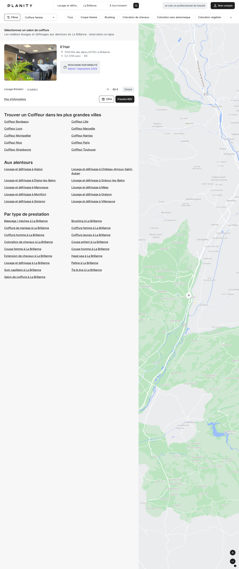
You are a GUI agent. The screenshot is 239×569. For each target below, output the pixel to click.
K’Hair (65, 47)
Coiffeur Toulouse (83, 149)
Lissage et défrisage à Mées (89, 187)
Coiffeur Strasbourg (17, 149)
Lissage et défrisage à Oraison (91, 194)
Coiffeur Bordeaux (16, 121)
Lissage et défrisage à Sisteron (24, 201)
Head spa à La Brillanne (86, 256)
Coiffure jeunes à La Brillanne (90, 235)
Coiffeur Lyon (13, 128)
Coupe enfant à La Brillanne (89, 242)
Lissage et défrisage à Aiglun (23, 169)
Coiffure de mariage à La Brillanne (26, 228)
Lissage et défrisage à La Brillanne (27, 263)
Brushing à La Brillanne (86, 221)
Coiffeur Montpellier (17, 135)
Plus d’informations (15, 99)
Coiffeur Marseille (83, 128)
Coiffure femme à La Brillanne (91, 228)
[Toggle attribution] (235, 566)
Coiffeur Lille (79, 121)
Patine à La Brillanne (84, 263)
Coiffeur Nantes (82, 135)
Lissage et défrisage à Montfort (25, 194)
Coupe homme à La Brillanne (90, 249)
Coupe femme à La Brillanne (22, 249)
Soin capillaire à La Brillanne (22, 270)
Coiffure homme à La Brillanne (24, 235)
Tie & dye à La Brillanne (86, 270)
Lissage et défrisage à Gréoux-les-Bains (98, 180)
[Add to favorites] (52, 48)
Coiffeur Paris (80, 142)
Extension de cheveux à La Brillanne (28, 256)
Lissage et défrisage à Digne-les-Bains (30, 180)
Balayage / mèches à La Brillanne (26, 221)
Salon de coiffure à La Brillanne (24, 277)
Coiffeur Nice (13, 142)
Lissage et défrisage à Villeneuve (93, 201)
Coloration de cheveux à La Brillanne (28, 242)
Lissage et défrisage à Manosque (26, 187)
